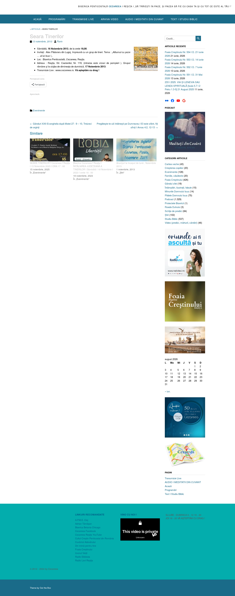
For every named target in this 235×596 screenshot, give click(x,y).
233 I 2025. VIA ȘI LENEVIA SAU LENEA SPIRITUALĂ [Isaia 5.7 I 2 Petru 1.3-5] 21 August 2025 (182, 85)
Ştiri (167, 214)
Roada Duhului (172, 207)
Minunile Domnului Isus (177, 191)
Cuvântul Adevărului (85, 542)
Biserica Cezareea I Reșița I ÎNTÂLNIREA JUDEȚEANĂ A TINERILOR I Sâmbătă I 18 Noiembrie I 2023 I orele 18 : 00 (93, 167)
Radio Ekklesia (82, 556)
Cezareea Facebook (85, 531)
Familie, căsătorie (174, 175)
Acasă (37, 19)
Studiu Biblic (171, 218)
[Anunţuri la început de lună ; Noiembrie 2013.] (136, 149)
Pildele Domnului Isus (176, 195)
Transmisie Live (83, 19)
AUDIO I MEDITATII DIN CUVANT (144, 19)
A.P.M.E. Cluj (81, 520)
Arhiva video (109, 19)
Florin (60, 41)
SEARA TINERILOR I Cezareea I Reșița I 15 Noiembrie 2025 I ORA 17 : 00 (50, 164)
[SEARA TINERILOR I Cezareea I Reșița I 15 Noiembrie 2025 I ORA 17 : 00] (50, 149)
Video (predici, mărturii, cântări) (181, 222)
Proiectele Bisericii (174, 203)
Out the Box (45, 587)
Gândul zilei (171, 183)
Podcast (169, 199)
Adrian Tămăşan (83, 523)
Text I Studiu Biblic (184, 19)
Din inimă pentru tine (85, 545)
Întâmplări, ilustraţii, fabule (178, 187)
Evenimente (39, 110)
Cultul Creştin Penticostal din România (94, 538)
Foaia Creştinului (173, 179)
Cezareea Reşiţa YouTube (88, 534)
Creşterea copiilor (174, 167)
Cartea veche (172, 164)
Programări (57, 19)
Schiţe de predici (173, 211)
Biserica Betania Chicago (87, 527)
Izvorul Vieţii (81, 553)
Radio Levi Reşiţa (84, 560)
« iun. (167, 391)
